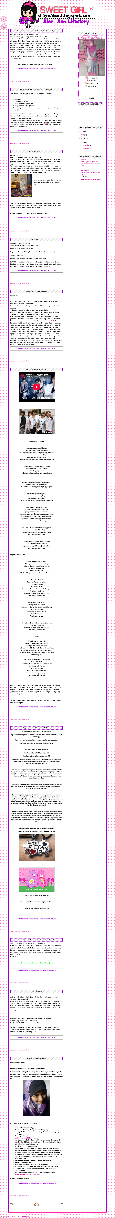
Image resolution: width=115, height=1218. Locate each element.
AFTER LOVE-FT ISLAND (36, 369)
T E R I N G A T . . (36, 151)
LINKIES (99, 38)
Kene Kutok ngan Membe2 (36, 291)
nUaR (17, 1174)
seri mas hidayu (26, 1138)
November (86, 149)
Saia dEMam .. (36, 991)
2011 (82, 142)
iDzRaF (22, 1174)
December (86, 145)
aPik (34, 1174)
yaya (36, 1138)
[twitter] (3, 29)
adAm (29, 1174)
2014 (82, 131)
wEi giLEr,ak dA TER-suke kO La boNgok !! (36, 90)
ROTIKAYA (84, 159)
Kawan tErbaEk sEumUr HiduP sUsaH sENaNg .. (36, 31)
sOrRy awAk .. (36, 239)
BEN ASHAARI (85, 170)
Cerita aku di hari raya (36, 1058)
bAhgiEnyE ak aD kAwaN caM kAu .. (36, 728)
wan (38, 1174)
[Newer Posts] (11, 1204)
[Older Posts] (61, 1204)
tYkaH (52, 321)
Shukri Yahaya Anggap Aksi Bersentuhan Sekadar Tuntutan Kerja (90, 163)
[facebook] (3, 22)
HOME (85, 38)
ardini (17, 1138)
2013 (82, 135)
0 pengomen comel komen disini (19, 81)
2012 (82, 139)
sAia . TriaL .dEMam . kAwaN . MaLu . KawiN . (37, 940)
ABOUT (92, 38)
